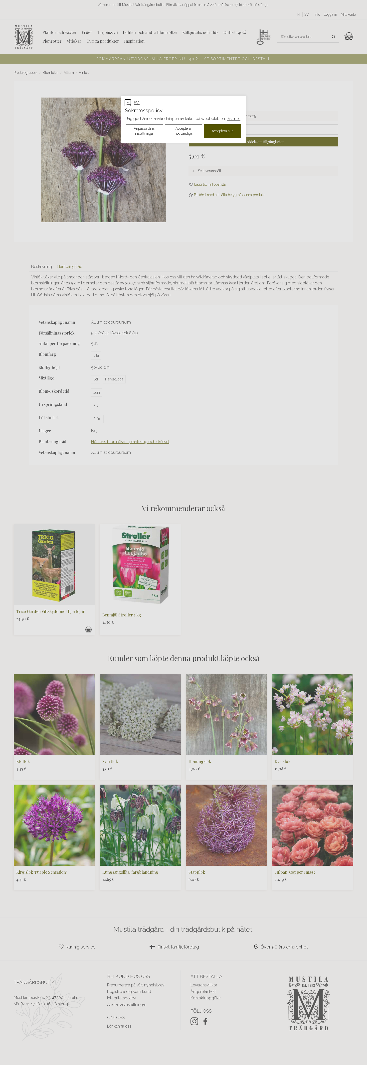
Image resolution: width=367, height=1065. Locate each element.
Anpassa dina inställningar (145, 130)
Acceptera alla (222, 131)
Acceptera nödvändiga (183, 130)
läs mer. (233, 118)
